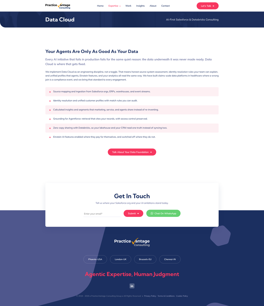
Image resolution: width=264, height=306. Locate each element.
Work (128, 5)
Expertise (114, 5)
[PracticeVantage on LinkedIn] (132, 285)
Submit (133, 213)
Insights (140, 5)
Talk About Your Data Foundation (132, 152)
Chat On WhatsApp (165, 213)
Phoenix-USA (95, 259)
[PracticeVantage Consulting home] (57, 6)
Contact (165, 5)
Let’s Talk (207, 5)
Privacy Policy (150, 296)
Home (100, 5)
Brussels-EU (145, 259)
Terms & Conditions (166, 296)
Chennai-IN (170, 259)
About (153, 5)
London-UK (120, 259)
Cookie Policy (182, 296)
